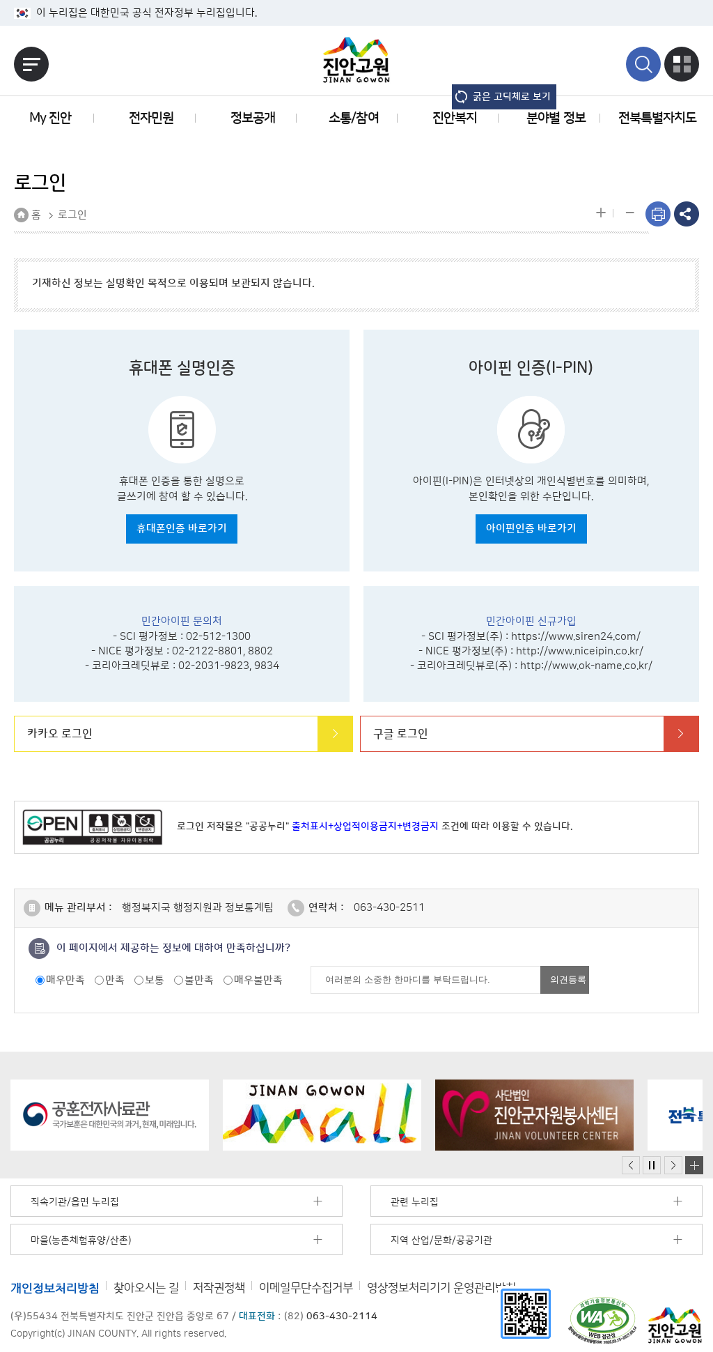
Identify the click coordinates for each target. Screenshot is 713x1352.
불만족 (199, 980)
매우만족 (65, 980)
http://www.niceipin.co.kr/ (579, 651)
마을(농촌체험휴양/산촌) (81, 1240)
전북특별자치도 (657, 118)
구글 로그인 (400, 734)
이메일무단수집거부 (306, 1287)
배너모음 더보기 (694, 1165)
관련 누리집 (415, 1202)
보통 (154, 980)
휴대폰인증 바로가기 (181, 529)
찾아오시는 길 (146, 1287)
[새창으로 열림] (109, 1115)
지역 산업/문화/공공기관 (441, 1240)
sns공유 (686, 213)
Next (673, 1165)
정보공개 (252, 118)
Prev (631, 1165)
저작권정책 (219, 1287)
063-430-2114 (341, 1316)
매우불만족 (258, 980)
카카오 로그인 (60, 734)
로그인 (72, 215)
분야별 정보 (555, 118)
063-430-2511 (389, 908)
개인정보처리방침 (55, 1288)
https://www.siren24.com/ (576, 637)
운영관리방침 (441, 1287)
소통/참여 (353, 118)
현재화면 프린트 (658, 213)
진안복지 (454, 118)
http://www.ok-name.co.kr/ (586, 666)
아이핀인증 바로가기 (531, 529)
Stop (652, 1165)
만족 (115, 980)
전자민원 (151, 118)
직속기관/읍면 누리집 (75, 1202)
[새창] (526, 1313)
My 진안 (50, 118)
